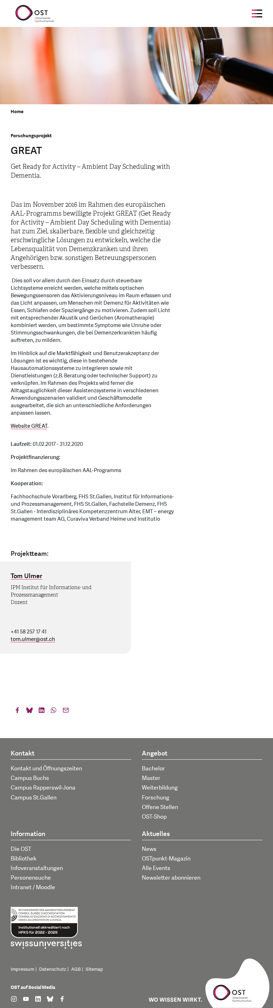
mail (66, 712)
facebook (17, 712)
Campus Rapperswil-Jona (43, 788)
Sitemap (94, 969)
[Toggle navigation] (257, 13)
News (149, 849)
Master (151, 778)
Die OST (21, 849)
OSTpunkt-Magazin (166, 859)
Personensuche (31, 878)
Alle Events (156, 868)
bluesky (29, 712)
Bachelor (153, 768)
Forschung (155, 798)
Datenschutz (52, 969)
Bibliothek (24, 859)
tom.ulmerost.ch (33, 639)
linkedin (41, 712)
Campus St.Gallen (34, 798)
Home (17, 112)
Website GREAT (29, 426)
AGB (76, 969)
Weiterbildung (160, 788)
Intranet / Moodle (33, 887)
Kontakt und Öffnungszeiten (46, 768)
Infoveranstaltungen (37, 868)
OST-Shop (154, 817)
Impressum (22, 969)
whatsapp (53, 712)
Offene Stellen (160, 807)
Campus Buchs (30, 778)
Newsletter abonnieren (171, 878)
